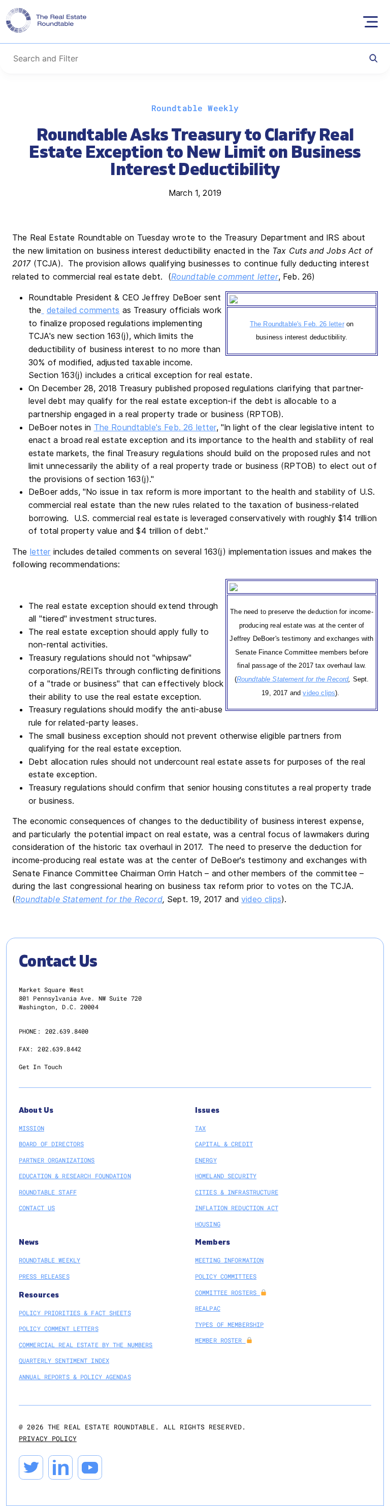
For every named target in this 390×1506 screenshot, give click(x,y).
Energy (206, 1160)
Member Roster (220, 1340)
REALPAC (207, 1308)
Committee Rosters (227, 1292)
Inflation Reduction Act (236, 1208)
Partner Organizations (57, 1160)
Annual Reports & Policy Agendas (75, 1377)
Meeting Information (229, 1260)
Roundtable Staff (48, 1192)
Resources (39, 1295)
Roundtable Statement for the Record (293, 679)
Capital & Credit (224, 1144)
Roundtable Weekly (49, 1260)
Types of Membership (229, 1324)
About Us (36, 1110)
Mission (31, 1128)
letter (40, 551)
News (29, 1242)
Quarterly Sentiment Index (64, 1360)
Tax (200, 1128)
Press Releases (44, 1276)
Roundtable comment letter (224, 276)
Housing (207, 1224)
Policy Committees (225, 1276)
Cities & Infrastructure (236, 1192)
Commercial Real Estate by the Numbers (85, 1345)
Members (212, 1242)
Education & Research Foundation (75, 1176)
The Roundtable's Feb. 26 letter (297, 324)
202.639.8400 (66, 1031)
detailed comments (83, 310)
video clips (319, 693)
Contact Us (37, 1208)
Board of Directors (51, 1144)
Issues (207, 1110)
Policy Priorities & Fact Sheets (75, 1313)
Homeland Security (225, 1176)
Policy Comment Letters (59, 1328)
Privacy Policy (48, 1438)
